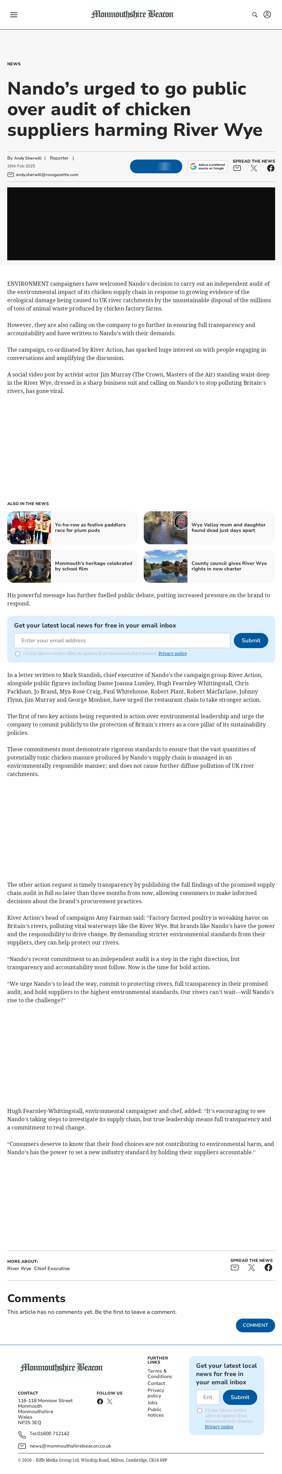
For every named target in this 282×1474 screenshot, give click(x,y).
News (14, 64)
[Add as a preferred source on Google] (207, 166)
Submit (251, 640)
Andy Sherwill (28, 158)
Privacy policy (156, 1393)
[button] (14, 15)
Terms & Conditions (160, 1374)
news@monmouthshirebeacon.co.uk (70, 1446)
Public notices (156, 1412)
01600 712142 (53, 1434)
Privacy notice (173, 653)
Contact (156, 1383)
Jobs (153, 1402)
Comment (255, 1325)
